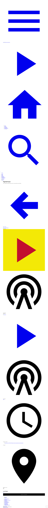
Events (5, 126)
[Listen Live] (24, 249)
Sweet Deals (5, 127)
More (3, 492)
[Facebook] (3, 179)
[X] (5, 497)
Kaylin (3, 399)
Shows (5, 125)
